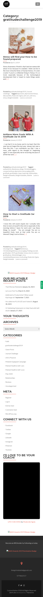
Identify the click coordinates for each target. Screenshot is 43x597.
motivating (23, 257)
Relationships (10, 378)
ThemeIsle (30, 592)
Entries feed (9, 406)
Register (8, 398)
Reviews (8, 382)
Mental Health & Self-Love (14, 370)
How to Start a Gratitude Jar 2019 (18, 215)
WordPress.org (10, 414)
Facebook (9, 425)
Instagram (9, 442)
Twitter (8, 429)
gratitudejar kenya (22, 253)
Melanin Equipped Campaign (15, 362)
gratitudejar (14, 173)
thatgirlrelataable (9, 175)
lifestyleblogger (17, 255)
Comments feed (11, 410)
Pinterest (8, 446)
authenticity (7, 169)
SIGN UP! (42, 285)
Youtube (8, 450)
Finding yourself (32, 251)
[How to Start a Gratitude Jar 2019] (21, 198)
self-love (32, 96)
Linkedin (8, 438)
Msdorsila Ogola (17, 96)
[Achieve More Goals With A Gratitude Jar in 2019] (21, 118)
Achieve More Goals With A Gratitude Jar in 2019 (18, 135)
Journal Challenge (11, 354)
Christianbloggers (30, 169)
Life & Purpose (10, 358)
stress (5, 98)
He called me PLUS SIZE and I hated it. (18, 301)
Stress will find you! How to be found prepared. (20, 58)
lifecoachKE (7, 96)
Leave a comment (26, 98)
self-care (26, 96)
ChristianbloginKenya (10, 251)
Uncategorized (8, 249)
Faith (7, 341)
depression (20, 94)
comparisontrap (8, 171)
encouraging (26, 171)
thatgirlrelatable (13, 98)
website (29, 175)
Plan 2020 (9, 374)
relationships (33, 173)
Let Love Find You (11, 291)
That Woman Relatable (13, 287)
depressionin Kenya (31, 94)
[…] (7, 79)
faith (32, 171)
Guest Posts (9, 349)
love (24, 255)
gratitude (6, 173)
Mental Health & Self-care (14, 366)
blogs (21, 169)
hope (20, 173)
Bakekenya (15, 169)
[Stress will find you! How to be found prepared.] (21, 40)
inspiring (25, 173)
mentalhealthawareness (11, 257)
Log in (7, 402)
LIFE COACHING (14, 522)
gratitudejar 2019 (9, 253)
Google (8, 433)
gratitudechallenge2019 (18, 91)
